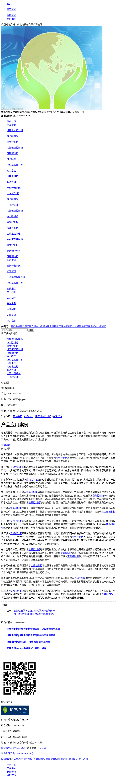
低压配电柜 (12, 153)
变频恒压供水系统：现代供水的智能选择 (34, 610)
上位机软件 (78, 326)
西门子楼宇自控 (19, 326)
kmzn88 (42, 748)
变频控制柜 (12, 142)
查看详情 (57, 416)
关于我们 (11, 9)
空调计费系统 (14, 188)
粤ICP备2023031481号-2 (13, 748)
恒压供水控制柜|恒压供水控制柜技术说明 (34, 614)
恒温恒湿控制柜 (15, 147)
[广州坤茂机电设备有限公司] (51, 109)
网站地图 (11, 19)
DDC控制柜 (13, 193)
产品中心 (11, 125)
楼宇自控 (11, 170)
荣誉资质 (11, 303)
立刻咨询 (5, 445)
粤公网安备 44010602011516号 (18, 753)
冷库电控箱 (12, 176)
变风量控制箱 (14, 233)
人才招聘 (11, 309)
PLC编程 (11, 159)
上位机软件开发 (15, 165)
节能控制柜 (12, 228)
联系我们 (11, 15)
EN (8, 3)
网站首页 (11, 121)
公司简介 (11, 298)
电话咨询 (11, 765)
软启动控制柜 (14, 251)
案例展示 (11, 288)
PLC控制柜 (12, 136)
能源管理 (11, 182)
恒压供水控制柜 (15, 130)
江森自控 (31, 326)
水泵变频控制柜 (15, 239)
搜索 (31, 330)
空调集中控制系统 (16, 277)
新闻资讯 (11, 315)
